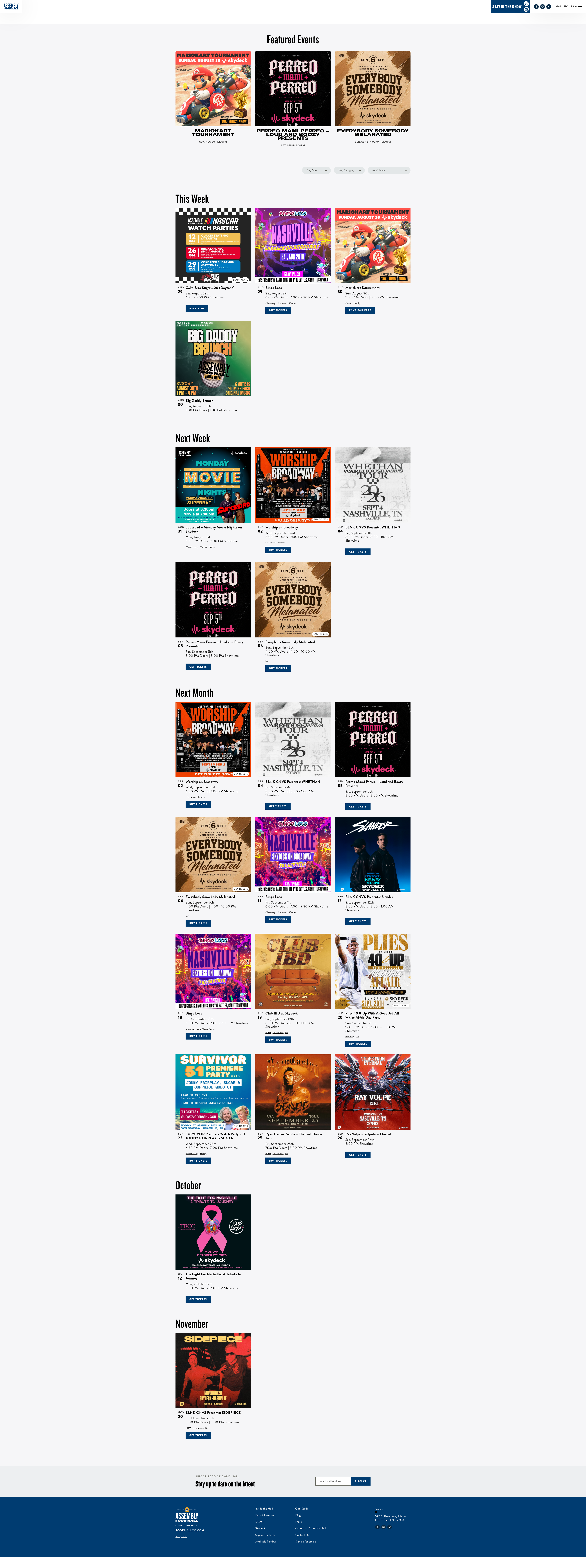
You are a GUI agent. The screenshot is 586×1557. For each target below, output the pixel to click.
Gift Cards (301, 1508)
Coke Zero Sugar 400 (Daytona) (210, 287)
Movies (203, 547)
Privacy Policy (181, 1536)
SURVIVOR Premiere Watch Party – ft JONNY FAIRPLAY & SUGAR (215, 1136)
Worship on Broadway (281, 527)
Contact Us (302, 1535)
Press (298, 1521)
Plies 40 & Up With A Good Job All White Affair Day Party (372, 1015)
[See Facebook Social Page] (536, 6)
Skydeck (260, 1528)
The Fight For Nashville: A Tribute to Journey (213, 1276)
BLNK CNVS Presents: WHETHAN (372, 527)
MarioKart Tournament (362, 287)
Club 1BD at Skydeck (281, 1013)
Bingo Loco (273, 287)
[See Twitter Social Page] (548, 6)
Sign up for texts (265, 1535)
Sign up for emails (305, 1541)
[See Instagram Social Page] (542, 6)
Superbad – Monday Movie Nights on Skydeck (214, 529)
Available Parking (265, 1541)
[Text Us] (526, 3)
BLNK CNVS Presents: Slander (369, 897)
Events (259, 1521)
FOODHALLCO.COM (189, 1530)
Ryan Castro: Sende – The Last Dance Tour (293, 1136)
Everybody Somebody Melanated (290, 642)
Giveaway (270, 303)
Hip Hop (349, 1036)
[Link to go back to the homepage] (11, 6)
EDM (268, 1032)
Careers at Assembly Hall (310, 1528)
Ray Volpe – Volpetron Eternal (368, 1134)
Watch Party (192, 547)
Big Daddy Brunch (199, 400)
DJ (266, 661)
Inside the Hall (264, 1508)
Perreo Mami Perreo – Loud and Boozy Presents (214, 644)
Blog (298, 1515)
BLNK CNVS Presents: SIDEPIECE (213, 1412)
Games (292, 303)
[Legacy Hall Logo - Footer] (186, 1514)
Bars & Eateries (264, 1515)
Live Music (282, 303)
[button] (582, 6)
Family (357, 303)
